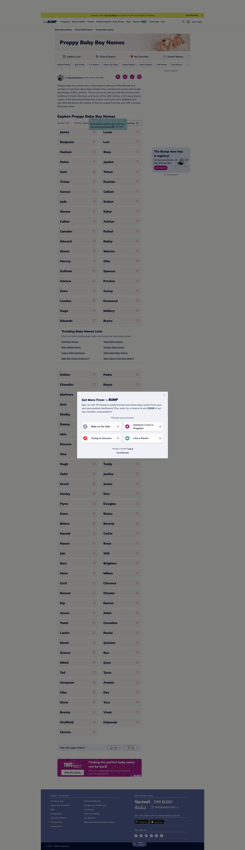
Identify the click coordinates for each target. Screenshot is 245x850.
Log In (130, 449)
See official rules (123, 453)
